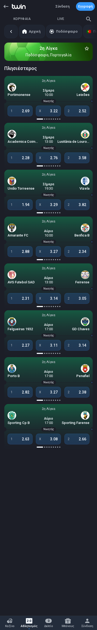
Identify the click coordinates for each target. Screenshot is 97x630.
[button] (6, 6)
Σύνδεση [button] (63, 6)
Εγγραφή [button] (85, 6)
